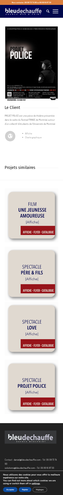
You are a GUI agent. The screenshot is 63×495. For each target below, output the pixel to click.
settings (36, 483)
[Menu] (53, 11)
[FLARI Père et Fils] (31, 274)
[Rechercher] (46, 11)
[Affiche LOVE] (31, 329)
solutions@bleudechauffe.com (20, 467)
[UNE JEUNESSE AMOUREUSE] (31, 215)
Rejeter (25, 489)
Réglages (40, 489)
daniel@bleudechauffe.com (27, 459)
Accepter (10, 489)
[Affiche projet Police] (31, 387)
